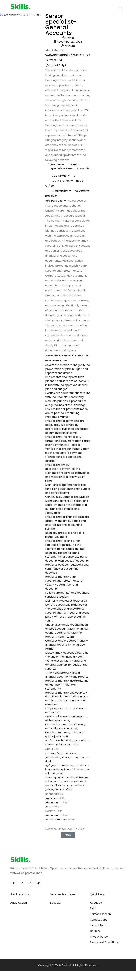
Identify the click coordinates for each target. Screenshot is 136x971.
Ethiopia (55, 903)
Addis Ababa (18, 903)
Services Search (100, 914)
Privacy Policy (99, 937)
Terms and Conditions (104, 942)
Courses (95, 931)
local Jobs (96, 925)
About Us (96, 903)
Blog (93, 908)
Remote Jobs (98, 920)
